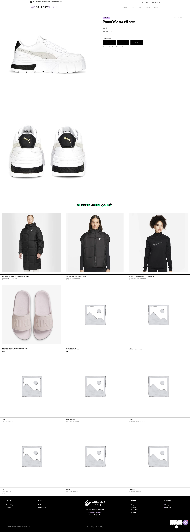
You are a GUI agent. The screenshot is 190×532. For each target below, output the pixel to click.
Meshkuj (124, 7)
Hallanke (68, 489)
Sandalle (13, 349)
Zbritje (156, 7)
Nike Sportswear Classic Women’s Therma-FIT (77, 276)
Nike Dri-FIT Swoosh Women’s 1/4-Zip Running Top (141, 276)
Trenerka (131, 419)
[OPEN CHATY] (185, 522)
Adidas (67, 349)
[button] (125, 7)
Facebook (110, 43)
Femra (132, 7)
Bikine (3, 489)
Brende (114, 46)
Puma (126, 46)
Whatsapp (137, 43)
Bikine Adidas (132, 489)
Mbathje (122, 46)
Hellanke (71, 491)
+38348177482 (95, 512)
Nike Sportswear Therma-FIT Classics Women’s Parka (15, 276)
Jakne (10, 278)
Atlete (110, 46)
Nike (13, 278)
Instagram (124, 43)
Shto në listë (61, 213)
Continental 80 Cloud (71, 348)
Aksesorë (148, 7)
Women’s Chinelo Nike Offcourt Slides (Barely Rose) (15, 348)
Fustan (130, 348)
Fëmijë (140, 7)
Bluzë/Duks (131, 278)
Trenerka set (138, 421)
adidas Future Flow (70, 419)
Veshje (15, 278)
